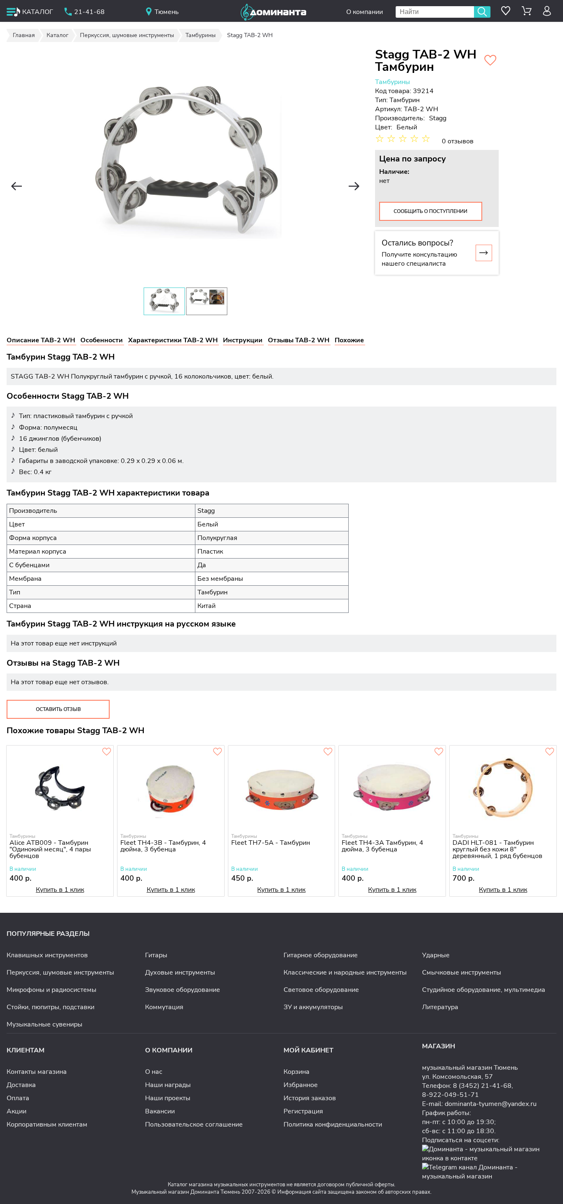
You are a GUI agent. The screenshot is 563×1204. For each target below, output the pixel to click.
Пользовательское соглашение (194, 1124)
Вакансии (160, 1111)
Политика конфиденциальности (333, 1124)
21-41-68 (89, 11)
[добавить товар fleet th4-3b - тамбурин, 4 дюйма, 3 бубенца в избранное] (217, 752)
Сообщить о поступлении (430, 211)
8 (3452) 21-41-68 (482, 1085)
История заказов (310, 1098)
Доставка (21, 1084)
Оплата (18, 1098)
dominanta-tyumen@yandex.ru (491, 1103)
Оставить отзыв (58, 709)
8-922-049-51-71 (450, 1094)
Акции (16, 1111)
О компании (364, 11)
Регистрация (303, 1111)
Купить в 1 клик (60, 889)
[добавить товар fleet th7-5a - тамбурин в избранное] (328, 752)
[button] (16, 186)
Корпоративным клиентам (47, 1124)
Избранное (301, 1084)
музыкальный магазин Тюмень (470, 1067)
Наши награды (168, 1084)
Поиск (482, 12)
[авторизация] (547, 11)
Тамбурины (392, 82)
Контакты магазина (37, 1071)
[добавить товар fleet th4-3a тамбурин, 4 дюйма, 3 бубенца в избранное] (438, 752)
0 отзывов (458, 141)
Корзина (297, 1071)
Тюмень (167, 11)
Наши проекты (167, 1098)
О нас (153, 1071)
